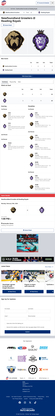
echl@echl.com (26, 391)
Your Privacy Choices (17, 398)
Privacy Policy (41, 396)
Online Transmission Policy (29, 396)
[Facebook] (20, 403)
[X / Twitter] (30, 403)
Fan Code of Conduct (16, 396)
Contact (8, 396)
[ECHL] (3, 3)
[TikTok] (35, 403)
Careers (26, 398)
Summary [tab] (5, 82)
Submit (27, 332)
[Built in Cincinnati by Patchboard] (27, 409)
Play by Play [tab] (13, 82)
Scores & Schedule (44, 3)
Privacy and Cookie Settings (36, 398)
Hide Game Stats (27, 76)
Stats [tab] (19, 82)
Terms (47, 396)
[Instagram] (25, 403)
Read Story (13, 291)
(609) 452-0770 (26, 389)
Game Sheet (8, 25)
